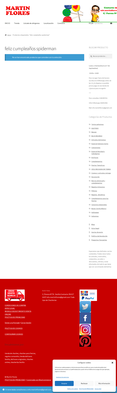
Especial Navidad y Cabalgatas (98, 152)
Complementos (96, 161)
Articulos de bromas (98, 140)
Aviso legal (95, 228)
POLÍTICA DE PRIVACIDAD (86, 389)
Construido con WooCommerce (39, 380)
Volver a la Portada (12, 323)
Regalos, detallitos (98, 195)
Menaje (93, 132)
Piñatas (94, 191)
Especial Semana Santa (99, 144)
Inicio (9, 35)
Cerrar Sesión (26, 323)
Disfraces (94, 158)
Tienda (16, 23)
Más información (104, 383)
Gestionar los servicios (62, 377)
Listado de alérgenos (31, 23)
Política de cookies (72, 389)
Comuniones (95, 148)
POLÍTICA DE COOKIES (14, 328)
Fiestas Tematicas (98, 165)
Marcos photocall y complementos (98, 182)
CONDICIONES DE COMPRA (15, 305)
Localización (48, 23)
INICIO (7, 23)
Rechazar (84, 383)
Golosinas (95, 216)
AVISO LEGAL (10, 308)
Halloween (95, 212)
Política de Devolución (99, 236)
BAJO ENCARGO (96, 136)
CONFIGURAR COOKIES (14, 334)
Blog (93, 224)
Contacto (61, 23)
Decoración (95, 177)
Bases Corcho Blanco (98, 209)
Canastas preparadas (99, 205)
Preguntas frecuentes (99, 240)
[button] (112, 363)
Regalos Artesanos (98, 187)
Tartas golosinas (97, 124)
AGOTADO (94, 128)
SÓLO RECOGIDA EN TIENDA (101, 169)
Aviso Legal (98, 389)
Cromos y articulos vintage (101, 173)
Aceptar (64, 383)
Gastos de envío (97, 232)
